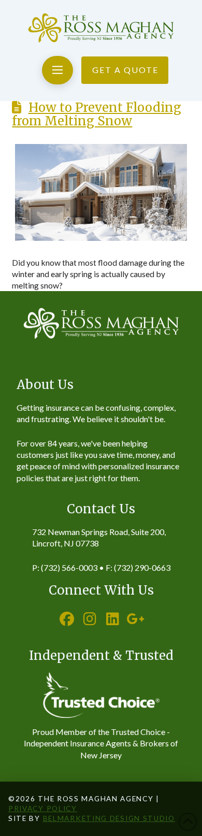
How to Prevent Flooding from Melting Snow (96, 114)
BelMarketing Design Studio (109, 818)
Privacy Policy (42, 808)
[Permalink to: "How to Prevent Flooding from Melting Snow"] (100, 192)
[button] (57, 70)
